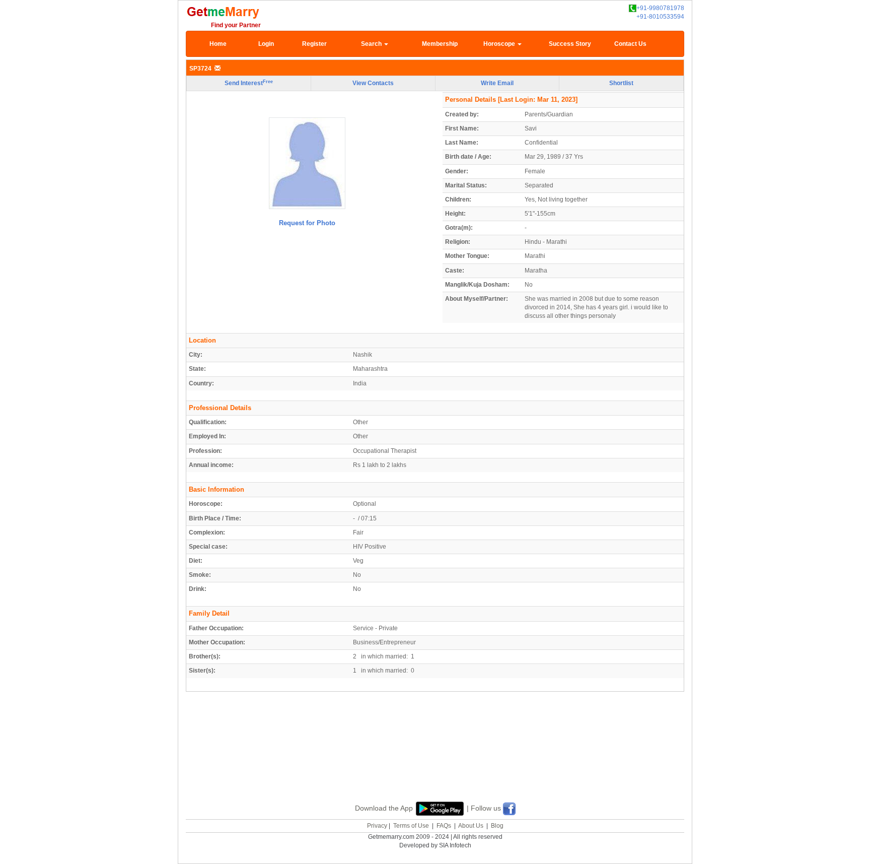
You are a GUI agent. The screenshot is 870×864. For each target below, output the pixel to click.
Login (266, 43)
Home (218, 43)
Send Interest (249, 83)
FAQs (444, 825)
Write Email (497, 83)
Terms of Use (411, 825)
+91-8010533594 (660, 16)
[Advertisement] (435, 758)
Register (314, 43)
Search (372, 43)
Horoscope (500, 43)
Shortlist (621, 83)
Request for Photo (307, 223)
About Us (470, 825)
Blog (497, 825)
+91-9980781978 (660, 8)
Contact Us (630, 43)
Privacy (377, 825)
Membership (440, 43)
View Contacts (373, 83)
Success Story (570, 43)
